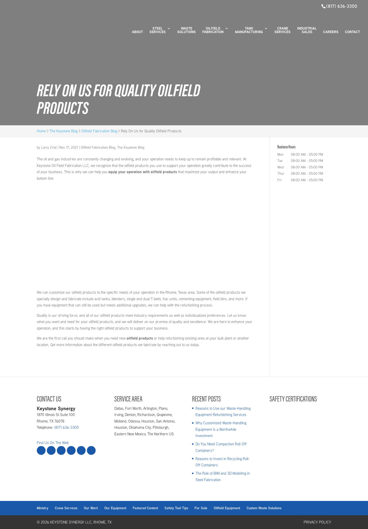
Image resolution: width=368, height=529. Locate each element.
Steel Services (157, 30)
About (137, 32)
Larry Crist (49, 147)
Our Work (91, 507)
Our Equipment (115, 507)
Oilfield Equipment (227, 507)
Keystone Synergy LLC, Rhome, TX (81, 522)
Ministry (42, 507)
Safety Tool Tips (176, 507)
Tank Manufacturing (249, 30)
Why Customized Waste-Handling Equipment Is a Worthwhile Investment (221, 429)
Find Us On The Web (53, 442)
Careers (330, 32)
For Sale (201, 507)
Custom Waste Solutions (264, 507)
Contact (352, 32)
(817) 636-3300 (341, 6)
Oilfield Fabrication (213, 30)
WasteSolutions (186, 30)
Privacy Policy (317, 522)
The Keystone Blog (130, 147)
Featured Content (145, 507)
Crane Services (282, 30)
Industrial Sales (307, 30)
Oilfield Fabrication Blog (98, 147)
